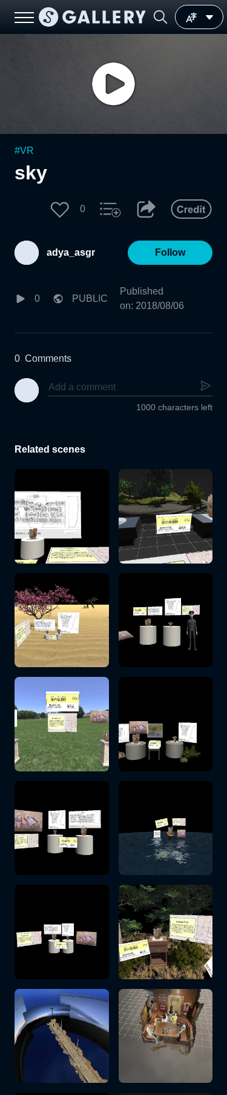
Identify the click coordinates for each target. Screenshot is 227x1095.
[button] (160, 17)
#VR (24, 150)
